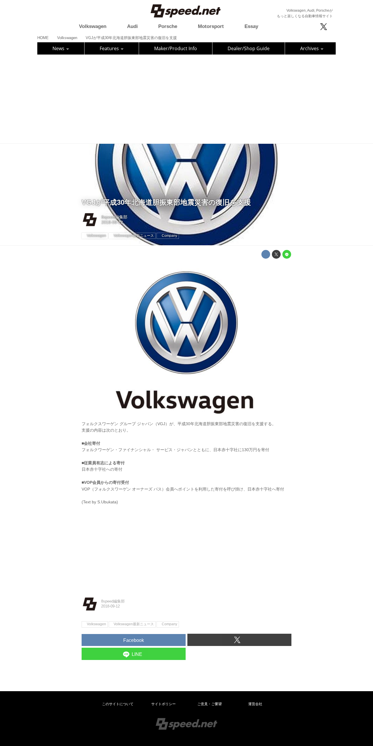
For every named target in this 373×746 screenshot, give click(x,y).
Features (110, 48)
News (59, 48)
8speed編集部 (114, 217)
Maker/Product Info (175, 48)
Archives (310, 48)
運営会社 (255, 704)
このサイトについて (117, 704)
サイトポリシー (163, 704)
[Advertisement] (186, 98)
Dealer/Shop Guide (249, 48)
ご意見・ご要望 (209, 704)
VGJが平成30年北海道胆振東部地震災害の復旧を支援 (166, 202)
